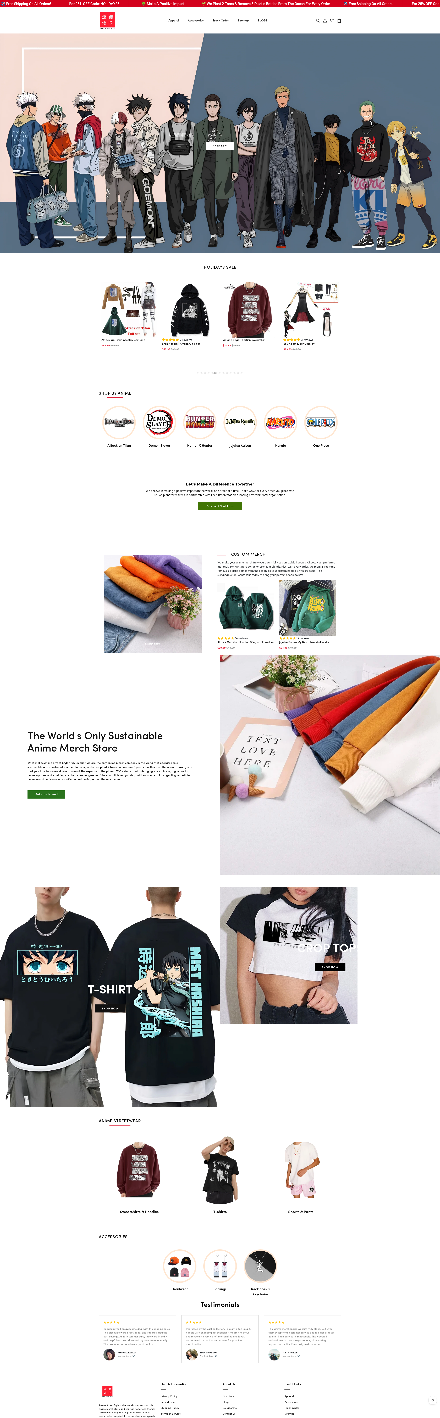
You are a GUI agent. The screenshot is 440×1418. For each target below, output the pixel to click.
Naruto (280, 445)
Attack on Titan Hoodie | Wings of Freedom (245, 642)
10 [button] (223, 373)
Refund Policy (169, 1402)
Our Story (228, 1396)
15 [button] (237, 373)
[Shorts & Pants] (300, 1169)
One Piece (321, 445)
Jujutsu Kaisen (240, 445)
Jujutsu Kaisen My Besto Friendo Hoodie (304, 642)
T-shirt (110, 988)
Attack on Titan (119, 445)
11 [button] (226, 373)
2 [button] (201, 373)
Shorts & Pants (301, 1211)
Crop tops (330, 947)
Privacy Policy (169, 1396)
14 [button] (234, 373)
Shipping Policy (170, 1407)
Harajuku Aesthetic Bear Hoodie (182, 356)
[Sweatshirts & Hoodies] (139, 1169)
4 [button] (206, 373)
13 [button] (231, 373)
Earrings (220, 1288)
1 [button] (198, 373)
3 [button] (203, 373)
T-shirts (220, 1211)
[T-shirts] (220, 1169)
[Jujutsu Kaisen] (240, 422)
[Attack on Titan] (119, 422)
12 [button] (228, 373)
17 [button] (242, 373)
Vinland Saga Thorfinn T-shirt (302, 352)
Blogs (226, 1402)
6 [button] (212, 373)
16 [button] (239, 373)
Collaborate (230, 1407)
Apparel (173, 20)
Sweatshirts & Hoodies (139, 1211)
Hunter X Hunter (199, 445)
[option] (220, 143)
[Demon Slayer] (159, 422)
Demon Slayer (159, 445)
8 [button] (217, 373)
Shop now (220, 146)
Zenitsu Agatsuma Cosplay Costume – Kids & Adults (250, 355)
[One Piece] (321, 422)
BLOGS (262, 20)
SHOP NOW (153, 644)
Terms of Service (171, 1413)
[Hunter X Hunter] (199, 422)
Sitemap (243, 20)
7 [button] (214, 373)
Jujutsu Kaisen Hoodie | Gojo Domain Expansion (124, 359)
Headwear (180, 1288)
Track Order (221, 20)
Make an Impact (46, 794)
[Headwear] (179, 1266)
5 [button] (209, 373)
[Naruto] (280, 422)
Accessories (196, 20)
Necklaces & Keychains (260, 1291)
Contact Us (229, 1413)
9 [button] (220, 373)
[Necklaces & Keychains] (260, 1266)
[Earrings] (220, 1266)
